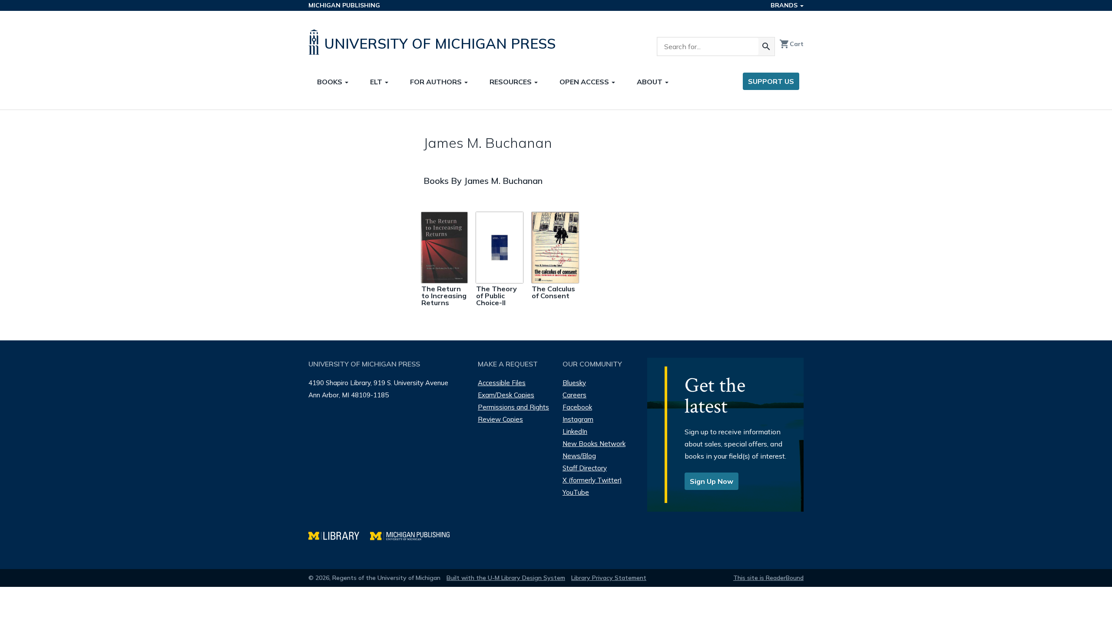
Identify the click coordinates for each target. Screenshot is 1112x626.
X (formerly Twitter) (592, 480)
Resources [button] (511, 81)
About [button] (650, 81)
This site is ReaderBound (768, 578)
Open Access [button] (585, 81)
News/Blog (579, 456)
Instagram (578, 419)
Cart (791, 44)
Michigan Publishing (344, 5)
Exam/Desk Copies (506, 395)
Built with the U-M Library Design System (506, 578)
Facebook (577, 407)
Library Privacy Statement (608, 578)
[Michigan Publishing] (414, 534)
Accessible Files (502, 383)
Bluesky (574, 383)
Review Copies (500, 419)
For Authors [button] (436, 81)
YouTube (576, 492)
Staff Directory (585, 468)
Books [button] (330, 81)
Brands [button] (785, 5)
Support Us (771, 81)
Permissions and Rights (513, 407)
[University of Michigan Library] (339, 534)
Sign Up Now (711, 481)
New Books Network (594, 444)
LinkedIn (575, 431)
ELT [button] (377, 81)
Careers (574, 395)
